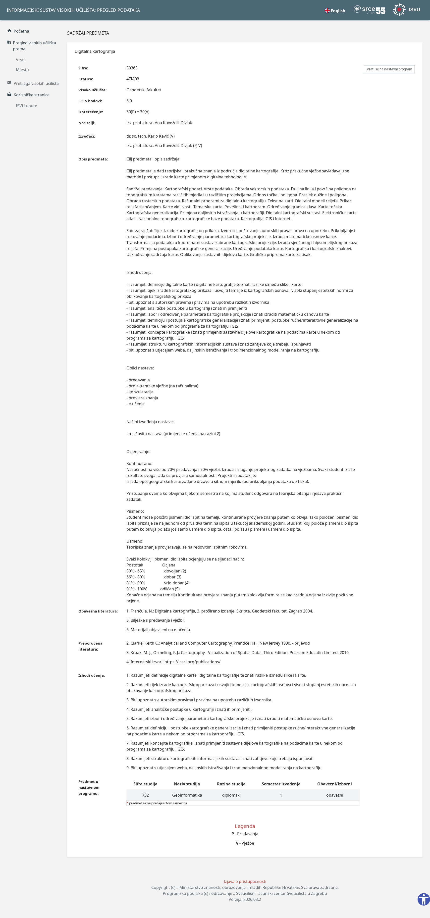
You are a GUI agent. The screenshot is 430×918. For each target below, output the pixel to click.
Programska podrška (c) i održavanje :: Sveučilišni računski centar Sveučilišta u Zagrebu (245, 893)
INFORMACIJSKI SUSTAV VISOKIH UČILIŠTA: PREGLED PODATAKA (73, 10)
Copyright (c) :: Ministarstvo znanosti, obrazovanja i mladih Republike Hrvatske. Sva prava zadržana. (245, 887)
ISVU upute (26, 105)
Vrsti (20, 59)
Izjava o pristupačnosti (245, 881)
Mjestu (22, 69)
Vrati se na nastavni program (389, 69)
